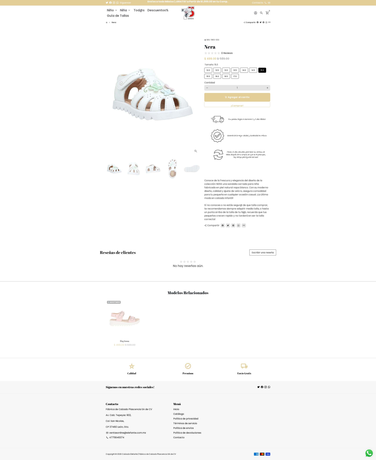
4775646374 (115, 437)
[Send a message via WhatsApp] (369, 453)
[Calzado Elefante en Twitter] (107, 2)
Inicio (176, 409)
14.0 (244, 70)
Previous (110, 94)
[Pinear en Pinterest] (263, 22)
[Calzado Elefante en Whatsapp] (117, 2)
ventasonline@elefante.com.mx (126, 432)
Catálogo (178, 414)
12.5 (217, 70)
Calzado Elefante (129, 454)
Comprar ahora (237, 104)
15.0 (262, 70)
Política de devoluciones (187, 432)
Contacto (178, 437)
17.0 (235, 76)
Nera (114, 22)
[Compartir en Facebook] (257, 22)
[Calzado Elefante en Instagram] (114, 2)
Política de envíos (183, 428)
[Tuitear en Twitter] (260, 22)
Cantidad (209, 82)
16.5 (226, 76)
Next (196, 94)
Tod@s (139, 10)
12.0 (208, 70)
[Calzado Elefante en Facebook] (110, 2)
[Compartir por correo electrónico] (269, 22)
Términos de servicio (185, 423)
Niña (125, 10)
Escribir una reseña (263, 252)
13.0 (226, 70)
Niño (112, 10)
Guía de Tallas (118, 16)
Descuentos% (157, 10)
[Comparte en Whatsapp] (266, 22)
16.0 (217, 76)
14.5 (253, 70)
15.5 (208, 76)
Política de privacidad (185, 418)
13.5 (235, 70)
